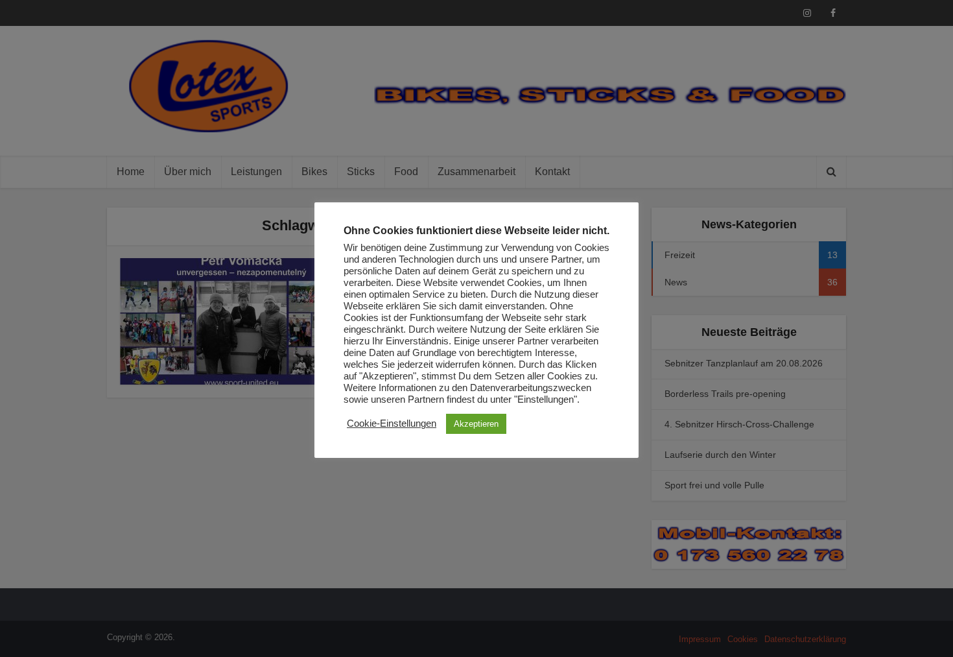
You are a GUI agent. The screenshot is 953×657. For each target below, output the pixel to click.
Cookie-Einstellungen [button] (391, 423)
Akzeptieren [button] (476, 424)
